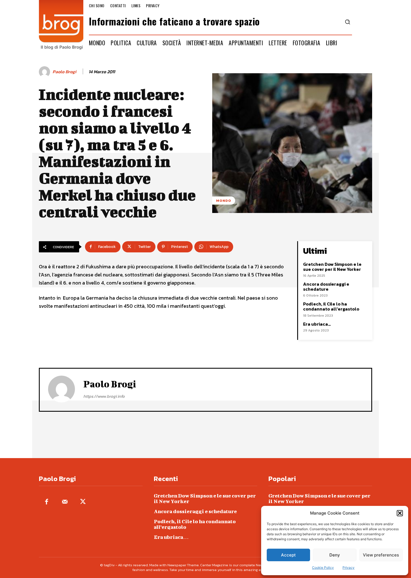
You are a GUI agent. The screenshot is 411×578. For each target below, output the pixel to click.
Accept (288, 555)
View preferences (381, 555)
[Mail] (64, 502)
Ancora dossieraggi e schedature (326, 286)
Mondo (223, 200)
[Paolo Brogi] (45, 71)
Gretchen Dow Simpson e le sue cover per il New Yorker (332, 267)
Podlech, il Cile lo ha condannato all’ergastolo (331, 306)
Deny (334, 555)
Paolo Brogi (64, 71)
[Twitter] (83, 502)
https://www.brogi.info (104, 396)
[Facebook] (46, 502)
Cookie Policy (323, 567)
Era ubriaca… (317, 324)
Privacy (348, 567)
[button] (400, 513)
